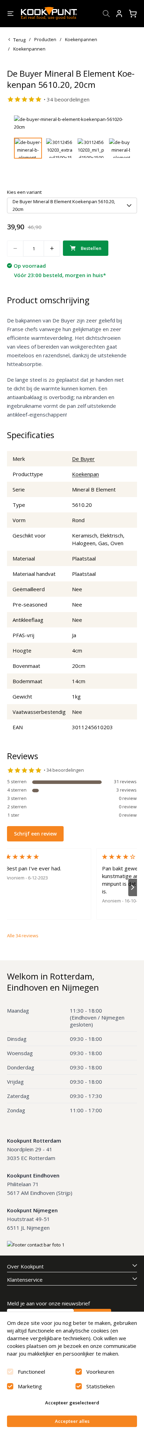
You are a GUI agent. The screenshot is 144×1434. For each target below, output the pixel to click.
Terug (19, 40)
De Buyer (83, 458)
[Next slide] (121, 123)
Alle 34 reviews (22, 935)
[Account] (119, 13)
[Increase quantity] (52, 249)
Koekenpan (85, 474)
